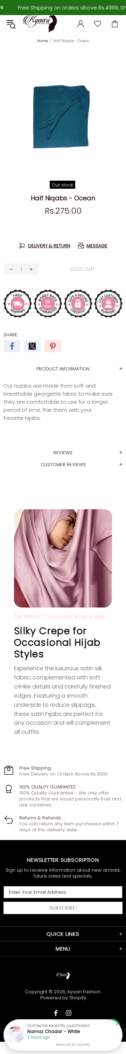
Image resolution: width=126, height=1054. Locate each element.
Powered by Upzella (73, 1044)
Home (42, 40)
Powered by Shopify (63, 998)
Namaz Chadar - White (53, 1031)
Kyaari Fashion (39, 24)
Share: (11, 335)
